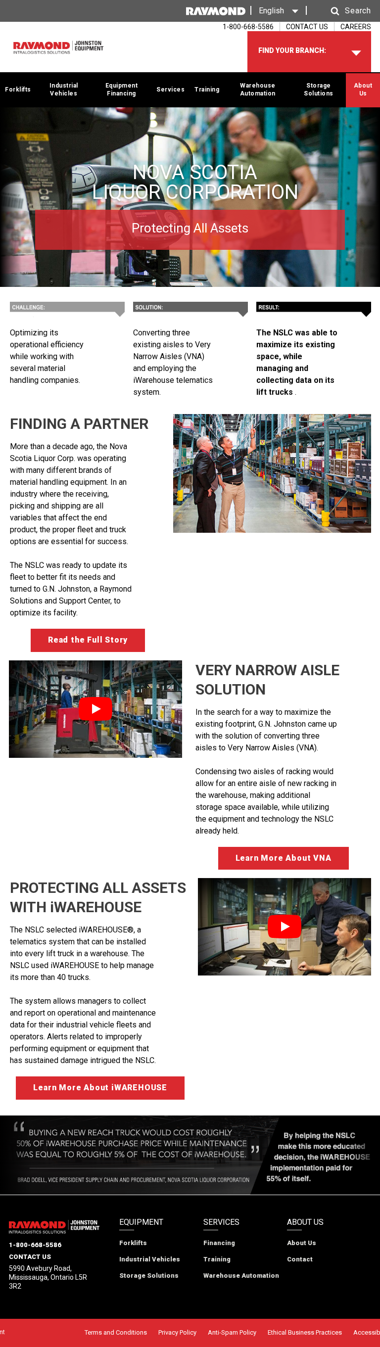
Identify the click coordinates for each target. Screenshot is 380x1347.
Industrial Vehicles (63, 89)
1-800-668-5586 (35, 1245)
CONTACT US (307, 27)
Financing (219, 1243)
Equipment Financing (121, 89)
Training (206, 89)
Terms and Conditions (116, 1332)
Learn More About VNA (284, 858)
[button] (341, 11)
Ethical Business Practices (305, 1332)
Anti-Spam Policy (232, 1332)
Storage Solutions (318, 89)
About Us (363, 89)
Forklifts (18, 89)
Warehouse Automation (258, 89)
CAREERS (355, 27)
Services (170, 89)
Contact (300, 1259)
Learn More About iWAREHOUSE (100, 1087)
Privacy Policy (177, 1332)
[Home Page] (58, 47)
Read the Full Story (88, 640)
